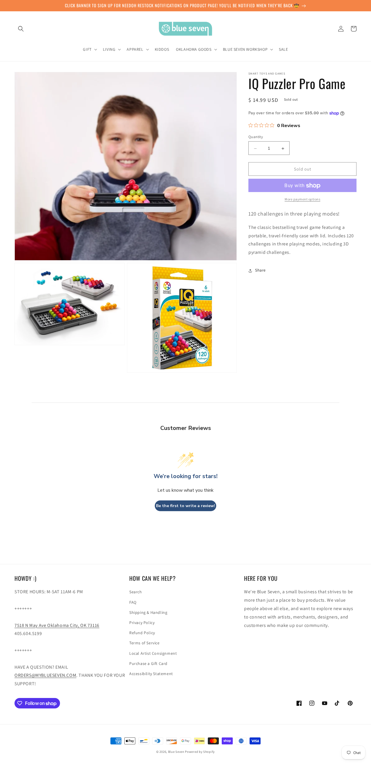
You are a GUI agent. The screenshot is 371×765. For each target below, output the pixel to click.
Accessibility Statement (151, 673)
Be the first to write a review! (185, 506)
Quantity (255, 137)
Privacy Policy (141, 622)
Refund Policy (142, 632)
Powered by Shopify (200, 752)
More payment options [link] (302, 199)
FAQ (133, 602)
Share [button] (260, 270)
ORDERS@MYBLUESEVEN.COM (45, 675)
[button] (20, 28)
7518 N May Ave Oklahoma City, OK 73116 (56, 625)
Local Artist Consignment (153, 653)
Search (135, 591)
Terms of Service (144, 642)
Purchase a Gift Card (148, 663)
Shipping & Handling (148, 612)
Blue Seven (176, 752)
